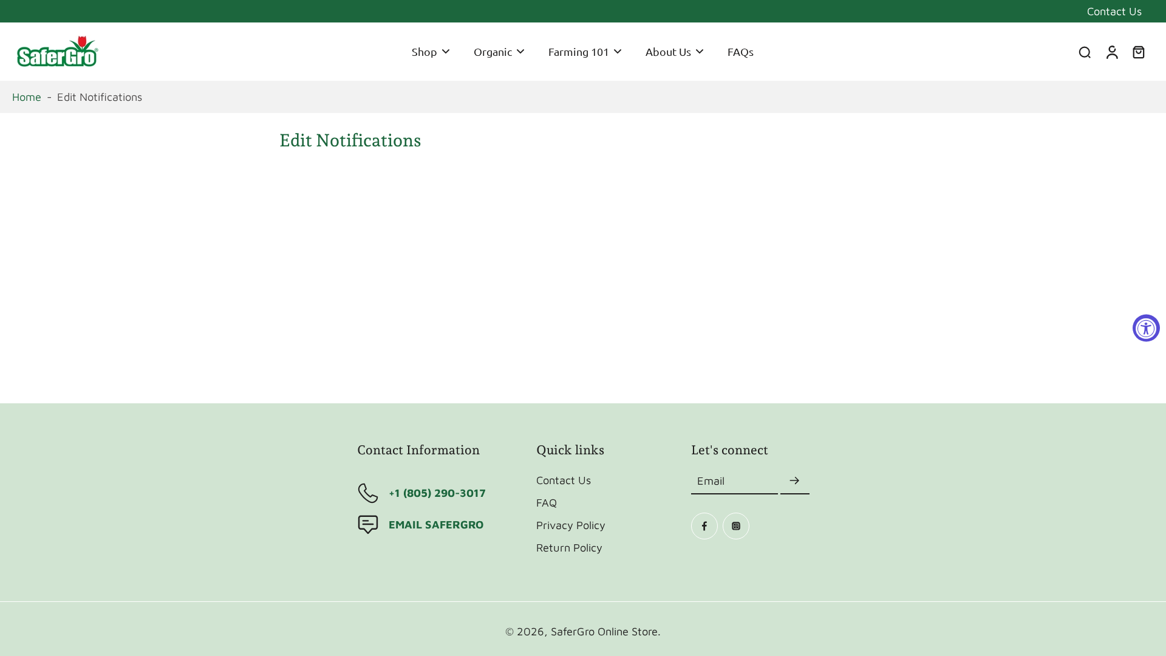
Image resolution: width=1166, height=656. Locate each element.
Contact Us (1114, 11)
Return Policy (569, 547)
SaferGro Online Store (604, 631)
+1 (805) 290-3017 (437, 492)
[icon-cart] (1138, 51)
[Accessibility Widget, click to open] (1146, 328)
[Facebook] (704, 526)
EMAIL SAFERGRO (436, 524)
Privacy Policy (570, 524)
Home (26, 96)
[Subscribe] (795, 481)
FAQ (546, 502)
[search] (1084, 51)
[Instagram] (736, 526)
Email (710, 480)
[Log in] (1111, 52)
